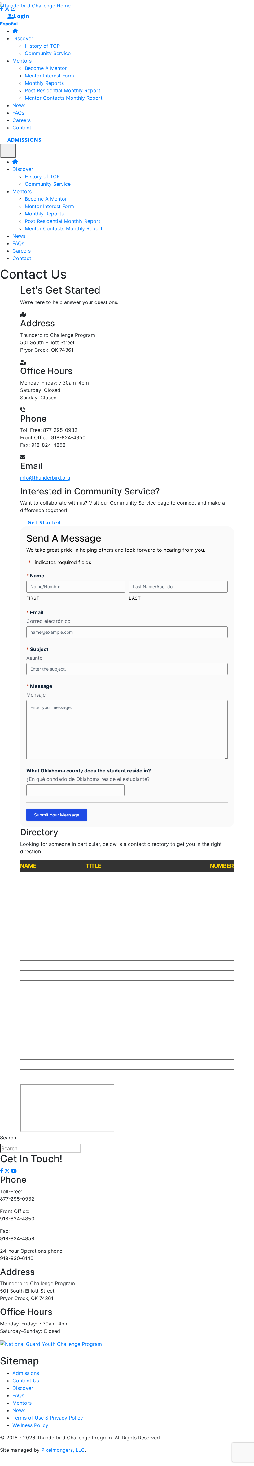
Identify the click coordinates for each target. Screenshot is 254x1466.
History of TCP (42, 176)
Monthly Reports (44, 214)
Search (8, 1137)
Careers (21, 251)
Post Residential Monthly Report (62, 221)
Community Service (48, 184)
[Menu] (8, 151)
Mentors (22, 191)
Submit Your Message (56, 814)
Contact (21, 258)
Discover (22, 169)
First (33, 598)
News (18, 236)
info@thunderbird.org (45, 478)
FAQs (18, 243)
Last (135, 598)
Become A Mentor (46, 199)
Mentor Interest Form (49, 206)
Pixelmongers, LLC (63, 1450)
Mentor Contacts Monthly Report (64, 228)
